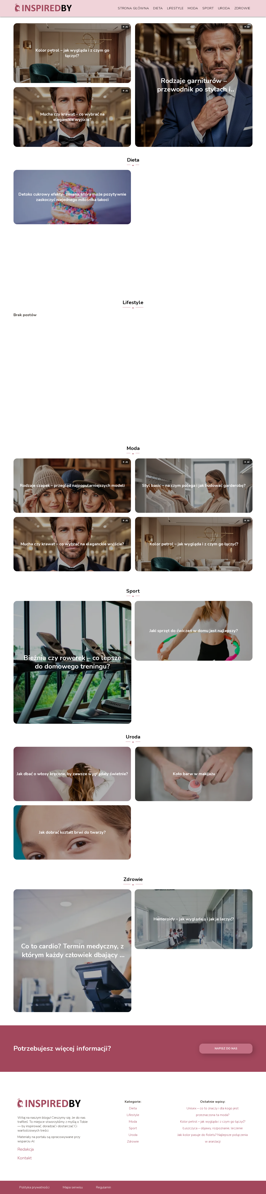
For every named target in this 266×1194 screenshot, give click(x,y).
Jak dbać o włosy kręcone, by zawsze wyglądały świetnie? (72, 774)
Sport (208, 8)
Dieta (158, 8)
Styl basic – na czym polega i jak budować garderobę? (194, 485)
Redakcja (25, 1149)
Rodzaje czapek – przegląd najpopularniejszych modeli (72, 485)
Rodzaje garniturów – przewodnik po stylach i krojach (194, 85)
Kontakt (24, 1158)
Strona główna (133, 8)
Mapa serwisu (73, 1187)
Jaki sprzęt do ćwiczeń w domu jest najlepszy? (193, 631)
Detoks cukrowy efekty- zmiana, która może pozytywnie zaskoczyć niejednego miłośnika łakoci (72, 197)
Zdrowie (242, 8)
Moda (193, 8)
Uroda (224, 8)
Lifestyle (175, 8)
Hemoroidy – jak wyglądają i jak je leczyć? (193, 919)
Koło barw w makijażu (194, 774)
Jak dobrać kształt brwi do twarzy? (72, 832)
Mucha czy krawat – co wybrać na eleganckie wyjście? (72, 117)
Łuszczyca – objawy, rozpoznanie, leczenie (213, 1128)
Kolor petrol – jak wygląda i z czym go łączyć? (72, 53)
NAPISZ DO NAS (226, 1048)
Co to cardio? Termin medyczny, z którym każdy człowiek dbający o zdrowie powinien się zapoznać (72, 950)
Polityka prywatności (34, 1187)
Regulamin (103, 1187)
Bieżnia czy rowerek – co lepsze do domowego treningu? (72, 662)
